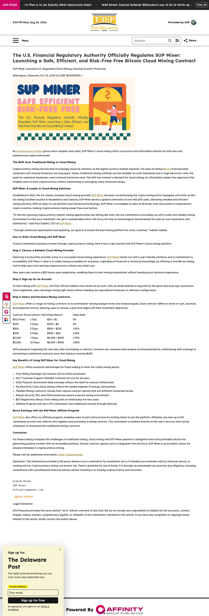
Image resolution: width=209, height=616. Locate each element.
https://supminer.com (70, 454)
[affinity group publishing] (6, 312)
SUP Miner (97, 195)
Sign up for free (33, 600)
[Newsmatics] (6, 319)
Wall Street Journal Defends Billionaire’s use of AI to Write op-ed (148, 5)
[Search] (170, 40)
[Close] (59, 549)
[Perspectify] (6, 304)
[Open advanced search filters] (177, 40)
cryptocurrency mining (29, 151)
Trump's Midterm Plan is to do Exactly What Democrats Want (47, 5)
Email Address (17, 586)
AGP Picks (10, 4)
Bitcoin (167, 168)
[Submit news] (6, 296)
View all (201, 4)
